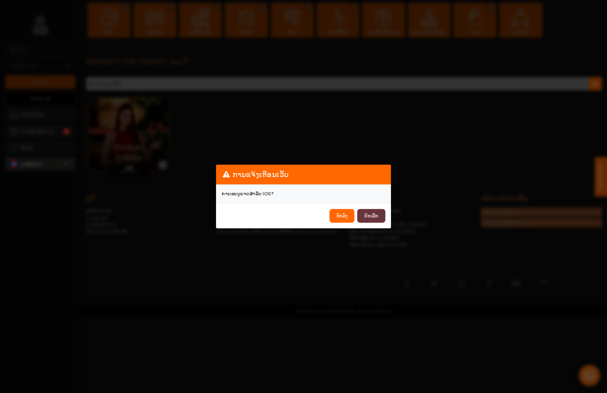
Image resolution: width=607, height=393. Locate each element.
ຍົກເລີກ (371, 216)
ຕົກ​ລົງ (342, 216)
